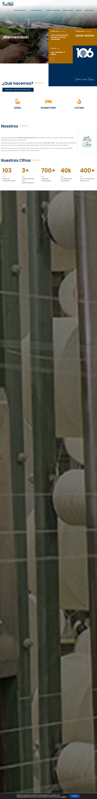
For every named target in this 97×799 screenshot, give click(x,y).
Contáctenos (89, 10)
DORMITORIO (48, 107)
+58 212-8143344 (84, 35)
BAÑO (17, 107)
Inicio (9, 10)
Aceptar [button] (74, 796)
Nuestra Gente (68, 10)
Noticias (79, 10)
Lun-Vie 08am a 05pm (58, 53)
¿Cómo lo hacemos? (53, 10)
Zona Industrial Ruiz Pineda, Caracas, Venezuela (59, 37)
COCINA (79, 107)
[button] (18, 90)
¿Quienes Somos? (20, 10)
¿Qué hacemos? (36, 10)
